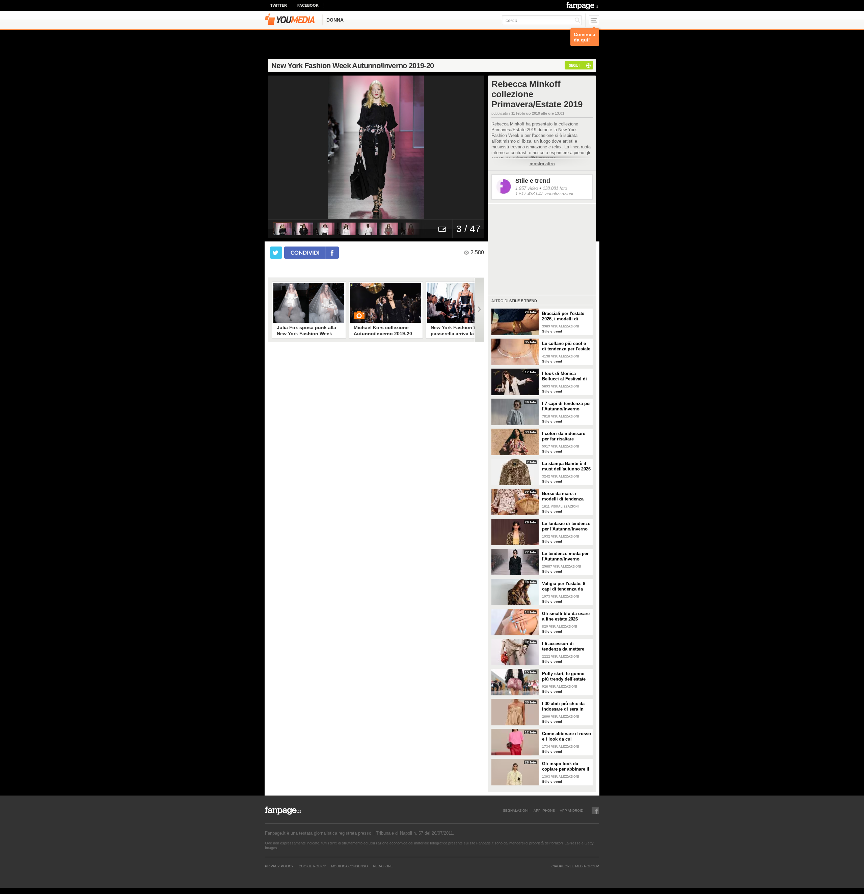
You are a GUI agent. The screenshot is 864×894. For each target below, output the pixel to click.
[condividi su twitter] (276, 253)
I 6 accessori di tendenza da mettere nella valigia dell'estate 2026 (566, 646)
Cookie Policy (312, 866)
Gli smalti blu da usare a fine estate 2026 (566, 616)
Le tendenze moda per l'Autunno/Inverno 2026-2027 (565, 556)
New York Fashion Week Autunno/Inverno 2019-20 (352, 65)
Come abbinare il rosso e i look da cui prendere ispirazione (566, 736)
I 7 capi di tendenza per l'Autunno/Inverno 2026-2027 (566, 406)
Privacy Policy (279, 866)
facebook (308, 5)
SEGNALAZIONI (516, 810)
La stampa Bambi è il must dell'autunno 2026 (566, 466)
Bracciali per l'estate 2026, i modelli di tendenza (563, 316)
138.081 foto (555, 188)
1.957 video (526, 188)
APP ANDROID (571, 810)
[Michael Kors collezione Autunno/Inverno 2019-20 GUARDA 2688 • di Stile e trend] (385, 303)
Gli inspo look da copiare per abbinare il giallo (565, 766)
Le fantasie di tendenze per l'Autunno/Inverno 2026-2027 (566, 526)
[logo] (582, 5)
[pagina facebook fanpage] (595, 810)
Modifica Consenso (349, 866)
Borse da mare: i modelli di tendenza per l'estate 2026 (563, 496)
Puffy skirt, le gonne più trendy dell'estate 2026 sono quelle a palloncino (564, 676)
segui (574, 65)
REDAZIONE (383, 866)
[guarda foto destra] (397, 147)
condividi (305, 252)
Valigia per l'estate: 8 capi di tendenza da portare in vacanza (563, 586)
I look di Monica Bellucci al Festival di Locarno (564, 376)
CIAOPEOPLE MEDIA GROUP (575, 866)
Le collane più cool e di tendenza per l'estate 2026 (566, 346)
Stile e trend (532, 180)
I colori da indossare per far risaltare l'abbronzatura (563, 436)
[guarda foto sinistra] (289, 147)
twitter (278, 5)
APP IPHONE (544, 810)
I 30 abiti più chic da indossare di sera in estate (563, 706)
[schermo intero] (442, 229)
